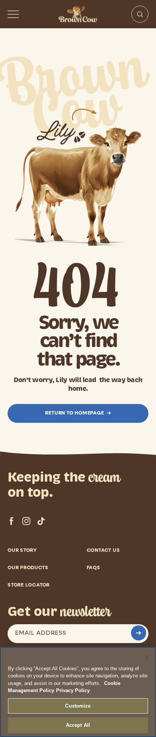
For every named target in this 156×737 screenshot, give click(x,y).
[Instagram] (26, 521)
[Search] (139, 14)
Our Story (22, 550)
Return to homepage (74, 413)
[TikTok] (41, 521)
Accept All (78, 725)
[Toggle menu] (13, 14)
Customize (77, 706)
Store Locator (29, 585)
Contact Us (103, 550)
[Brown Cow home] (78, 14)
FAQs (93, 567)
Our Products (28, 567)
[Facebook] (12, 521)
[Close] (147, 657)
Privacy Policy (73, 690)
